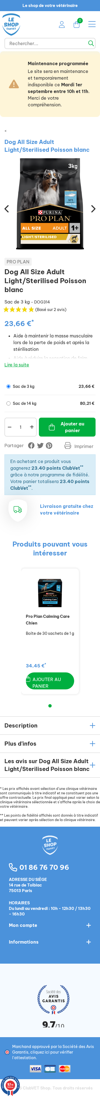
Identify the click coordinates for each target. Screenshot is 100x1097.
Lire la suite (16, 365)
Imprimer (83, 446)
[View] (50, 593)
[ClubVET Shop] (50, 851)
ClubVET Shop (36, 1088)
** (81, 467)
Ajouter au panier (72, 427)
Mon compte (23, 925)
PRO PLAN (18, 262)
